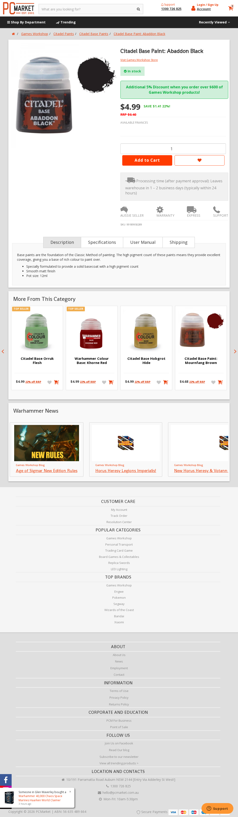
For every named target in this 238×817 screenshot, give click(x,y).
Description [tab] (62, 242)
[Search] (138, 9)
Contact (119, 674)
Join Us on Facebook (119, 743)
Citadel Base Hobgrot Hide (146, 360)
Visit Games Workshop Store (139, 60)
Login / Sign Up (207, 5)
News (119, 661)
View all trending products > (119, 763)
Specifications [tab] (102, 242)
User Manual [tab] (142, 242)
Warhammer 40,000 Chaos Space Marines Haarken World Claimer (40, 798)
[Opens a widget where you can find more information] (217, 809)
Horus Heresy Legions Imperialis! (125, 470)
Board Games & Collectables (119, 557)
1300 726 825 (120, 786)
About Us (119, 655)
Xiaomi (119, 622)
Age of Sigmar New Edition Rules (46, 470)
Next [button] (235, 351)
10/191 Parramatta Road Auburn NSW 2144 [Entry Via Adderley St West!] (120, 779)
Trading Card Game (119, 550)
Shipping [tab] (179, 242)
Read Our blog (119, 750)
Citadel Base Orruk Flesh (37, 360)
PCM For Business (119, 720)
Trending (68, 22)
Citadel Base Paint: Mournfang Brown (201, 360)
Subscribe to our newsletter (119, 757)
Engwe (119, 591)
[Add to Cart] (56, 382)
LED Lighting (119, 569)
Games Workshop (119, 538)
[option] (63, 95)
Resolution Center (119, 522)
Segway (119, 604)
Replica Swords (119, 563)
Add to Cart (147, 160)
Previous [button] (2, 351)
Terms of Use (119, 691)
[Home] (13, 34)
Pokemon (119, 597)
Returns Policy (119, 704)
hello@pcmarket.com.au (120, 792)
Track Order (119, 516)
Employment (119, 668)
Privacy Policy (119, 697)
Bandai (119, 616)
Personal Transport (119, 544)
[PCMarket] (19, 8)
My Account (119, 510)
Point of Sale (119, 727)
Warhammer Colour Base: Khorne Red (92, 360)
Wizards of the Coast (119, 610)
